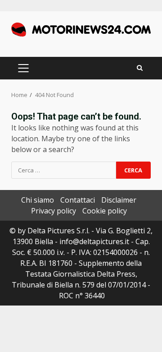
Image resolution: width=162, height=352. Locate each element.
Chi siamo (37, 200)
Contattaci (77, 200)
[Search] (140, 68)
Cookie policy (104, 211)
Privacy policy (53, 211)
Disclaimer (118, 200)
